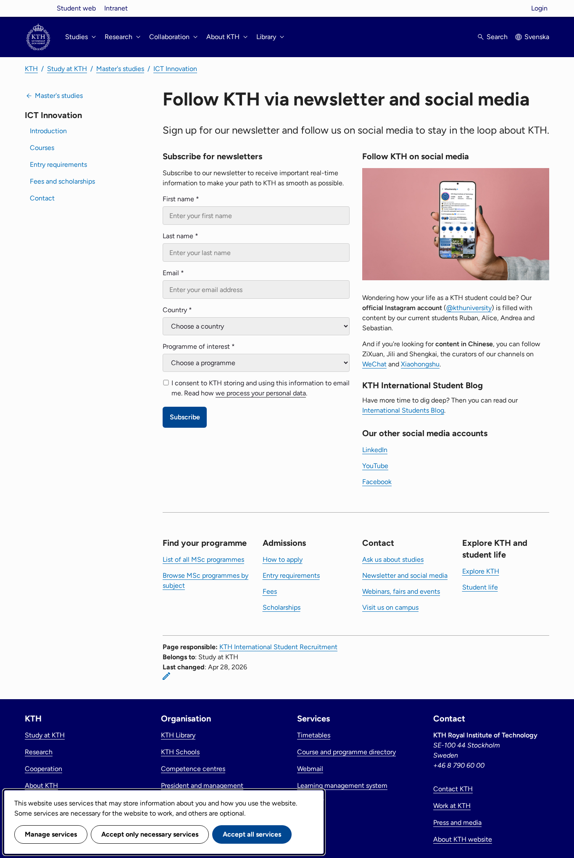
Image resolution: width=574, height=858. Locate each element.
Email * (173, 273)
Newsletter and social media (405, 575)
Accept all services (252, 834)
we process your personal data (261, 393)
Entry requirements (58, 164)
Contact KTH (453, 789)
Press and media (457, 822)
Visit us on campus (390, 607)
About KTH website (462, 839)
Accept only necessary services (149, 834)
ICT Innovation (175, 69)
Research (39, 752)
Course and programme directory (346, 752)
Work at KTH (452, 806)
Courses (42, 148)
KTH (31, 69)
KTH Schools (180, 752)
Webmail (310, 769)
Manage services (51, 834)
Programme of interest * (199, 346)
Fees (270, 591)
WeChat (374, 364)
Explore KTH (480, 571)
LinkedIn (374, 450)
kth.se (38, 8)
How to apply (283, 559)
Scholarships (281, 607)
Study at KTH (67, 69)
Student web (76, 8)
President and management (202, 786)
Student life (480, 587)
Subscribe (185, 417)
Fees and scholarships (62, 181)
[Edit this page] (166, 676)
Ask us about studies (393, 559)
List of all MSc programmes (203, 559)
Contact (42, 198)
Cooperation (43, 769)
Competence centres (193, 769)
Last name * (180, 236)
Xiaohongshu (420, 364)
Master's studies (120, 69)
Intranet (116, 8)
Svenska (536, 37)
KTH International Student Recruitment (278, 647)
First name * (181, 199)
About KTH (41, 786)
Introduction (48, 131)
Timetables (313, 735)
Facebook (377, 482)
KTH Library (178, 735)
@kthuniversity (469, 308)
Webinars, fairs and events (401, 591)
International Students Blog (403, 410)
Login (539, 8)
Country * (177, 310)
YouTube (375, 466)
